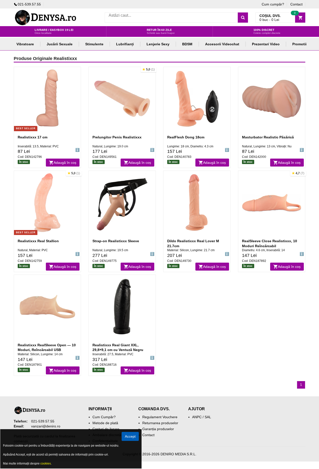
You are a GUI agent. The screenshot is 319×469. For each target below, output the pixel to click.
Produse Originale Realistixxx (45, 58)
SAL (208, 417)
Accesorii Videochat (222, 44)
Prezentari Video (266, 44)
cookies (45, 463)
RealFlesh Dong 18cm (185, 137)
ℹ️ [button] (77, 150)
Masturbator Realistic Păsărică (268, 137)
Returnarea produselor (160, 423)
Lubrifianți (125, 44)
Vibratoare (25, 44)
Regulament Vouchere (159, 417)
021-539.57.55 (29, 4)
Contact (296, 4)
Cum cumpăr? (273, 4)
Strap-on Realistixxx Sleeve (115, 241)
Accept (130, 436)
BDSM (187, 44)
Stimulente (94, 44)
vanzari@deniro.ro (45, 426)
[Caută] (243, 17)
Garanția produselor (158, 429)
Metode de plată (105, 423)
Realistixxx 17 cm (32, 137)
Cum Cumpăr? (104, 417)
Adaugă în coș (65, 163)
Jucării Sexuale (60, 44)
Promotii (299, 44)
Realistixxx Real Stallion (38, 241)
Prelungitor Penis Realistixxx (117, 137)
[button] (149, 69)
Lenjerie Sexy (158, 44)
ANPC (197, 417)
